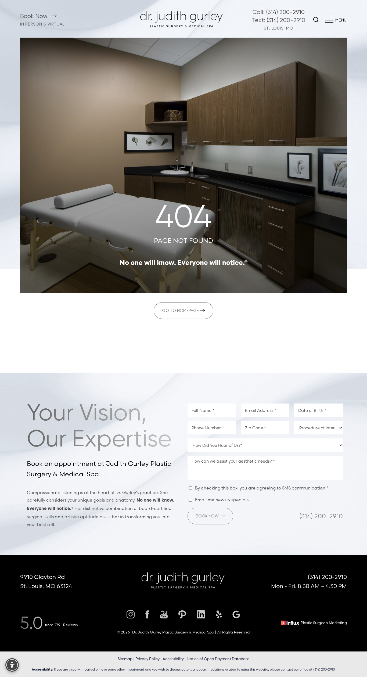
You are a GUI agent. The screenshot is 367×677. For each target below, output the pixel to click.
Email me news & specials (222, 499)
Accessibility (173, 659)
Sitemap (125, 659)
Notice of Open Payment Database (218, 659)
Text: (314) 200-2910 (278, 20)
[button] (329, 20)
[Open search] (316, 20)
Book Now (34, 16)
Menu (341, 20)
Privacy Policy (147, 659)
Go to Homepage (180, 310)
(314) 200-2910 (321, 516)
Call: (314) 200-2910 (279, 12)
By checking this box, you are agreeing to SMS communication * (261, 488)
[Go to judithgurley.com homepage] (182, 20)
